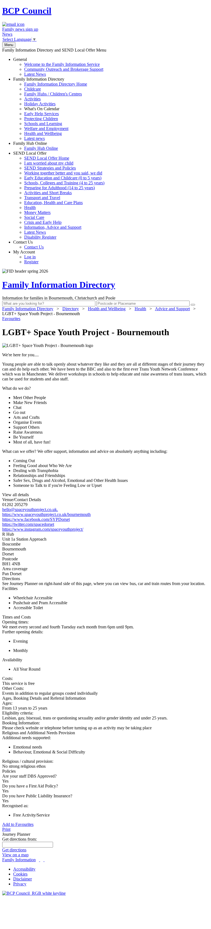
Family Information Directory (50, 109)
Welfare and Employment (46, 128)
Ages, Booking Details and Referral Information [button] (44, 698)
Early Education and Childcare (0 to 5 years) (62, 178)
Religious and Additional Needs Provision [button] (38, 732)
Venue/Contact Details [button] (21, 499)
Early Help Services (41, 113)
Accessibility (24, 869)
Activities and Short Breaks (48, 192)
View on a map (15, 854)
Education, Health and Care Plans (53, 202)
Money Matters (37, 212)
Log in (30, 257)
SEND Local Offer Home (46, 158)
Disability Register (40, 237)
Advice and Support (172, 308)
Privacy (19, 884)
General (58, 67)
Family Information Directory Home (55, 84)
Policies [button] (9, 771)
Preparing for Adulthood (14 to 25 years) (59, 187)
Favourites (11, 318)
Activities (32, 99)
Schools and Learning (43, 123)
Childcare (32, 89)
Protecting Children (41, 118)
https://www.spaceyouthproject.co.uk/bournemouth (46, 514)
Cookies (20, 874)
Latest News (35, 74)
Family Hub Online (35, 146)
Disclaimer (22, 879)
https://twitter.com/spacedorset (28, 524)
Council (26, 11)
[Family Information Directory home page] (34, 893)
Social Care (34, 217)
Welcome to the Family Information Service (62, 64)
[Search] (193, 305)
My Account (25, 257)
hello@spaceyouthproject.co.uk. (30, 509)
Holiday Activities (39, 103)
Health (30, 207)
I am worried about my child (48, 163)
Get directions (14, 850)
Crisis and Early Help (43, 222)
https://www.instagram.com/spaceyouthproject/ (42, 529)
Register (31, 261)
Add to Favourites (18, 824)
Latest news (34, 138)
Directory (70, 308)
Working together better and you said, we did (63, 173)
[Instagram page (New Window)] (44, 859)
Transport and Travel (42, 197)
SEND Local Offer (58, 195)
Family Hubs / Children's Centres (53, 94)
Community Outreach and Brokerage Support (63, 69)
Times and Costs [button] (16, 617)
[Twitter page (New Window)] (39, 859)
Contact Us (28, 244)
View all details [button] (15, 494)
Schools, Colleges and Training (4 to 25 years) (64, 182)
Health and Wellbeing (43, 133)
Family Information (19, 859)
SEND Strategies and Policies (50, 168)
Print (6, 829)
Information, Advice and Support (52, 227)
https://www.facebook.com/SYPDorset (36, 519)
